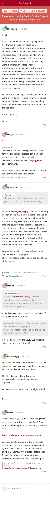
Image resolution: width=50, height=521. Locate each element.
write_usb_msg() (20, 211)
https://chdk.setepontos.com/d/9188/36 (21, 435)
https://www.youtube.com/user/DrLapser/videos (22, 468)
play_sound (37, 160)
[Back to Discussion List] (3, 3)
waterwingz (13, 293)
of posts (24, 3)
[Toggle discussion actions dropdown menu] (47, 3)
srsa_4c (11, 195)
